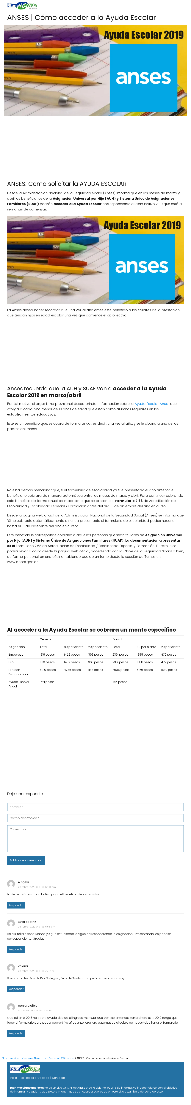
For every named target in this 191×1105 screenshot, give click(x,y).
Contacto (58, 1078)
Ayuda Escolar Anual (152, 403)
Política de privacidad (34, 1078)
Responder (16, 905)
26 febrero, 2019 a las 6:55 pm (36, 926)
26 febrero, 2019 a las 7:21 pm (36, 971)
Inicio (13, 1078)
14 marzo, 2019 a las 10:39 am (35, 1010)
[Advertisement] (95, 146)
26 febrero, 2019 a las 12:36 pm (37, 887)
